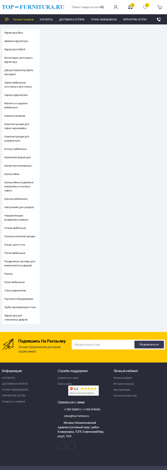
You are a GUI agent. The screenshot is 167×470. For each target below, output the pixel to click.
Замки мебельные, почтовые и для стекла (18, 84)
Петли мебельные (14, 253)
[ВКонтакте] (62, 445)
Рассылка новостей (125, 395)
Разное (8, 273)
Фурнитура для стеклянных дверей (15, 317)
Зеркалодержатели (16, 95)
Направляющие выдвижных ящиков (16, 217)
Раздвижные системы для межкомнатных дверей (19, 263)
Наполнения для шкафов (19, 207)
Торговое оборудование (18, 298)
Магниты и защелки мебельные (15, 105)
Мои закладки (121, 389)
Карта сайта (65, 383)
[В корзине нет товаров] (159, 7)
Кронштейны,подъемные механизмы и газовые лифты (19, 186)
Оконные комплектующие (19, 236)
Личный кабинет (122, 377)
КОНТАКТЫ (8, 377)
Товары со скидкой (13, 401)
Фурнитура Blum (13, 32)
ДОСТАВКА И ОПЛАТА (14, 383)
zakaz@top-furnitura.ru (76, 415)
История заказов (123, 383)
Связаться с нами (68, 377)
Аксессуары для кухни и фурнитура (18, 59)
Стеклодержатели (15, 290)
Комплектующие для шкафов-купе (16, 138)
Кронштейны (12, 174)
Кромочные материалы (18, 165)
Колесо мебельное (15, 148)
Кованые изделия (14, 115)
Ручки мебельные (14, 282)
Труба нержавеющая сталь (20, 307)
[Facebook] (71, 445)
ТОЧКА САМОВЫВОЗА (15, 389)
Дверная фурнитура (16, 41)
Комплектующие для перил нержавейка (16, 126)
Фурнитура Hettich (14, 49)
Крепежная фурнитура (17, 157)
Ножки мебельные (15, 228)
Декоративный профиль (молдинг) (18, 72)
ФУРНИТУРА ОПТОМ (13, 395)
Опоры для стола (14, 244)
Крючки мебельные (15, 198)
